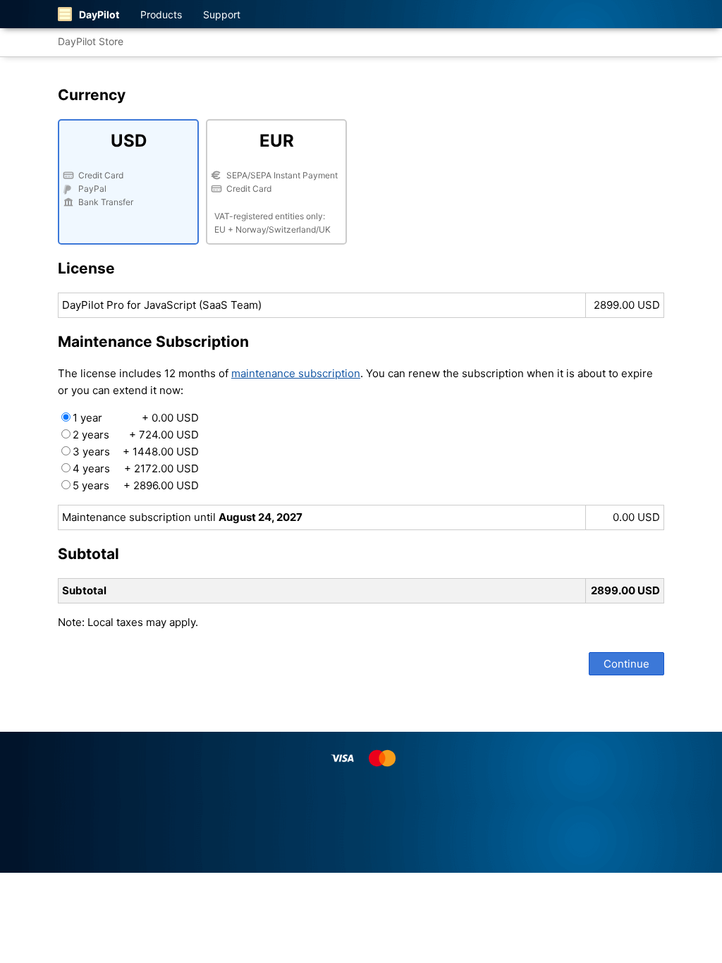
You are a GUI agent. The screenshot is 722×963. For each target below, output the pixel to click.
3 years (136, 451)
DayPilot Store (90, 41)
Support (221, 14)
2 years (136, 434)
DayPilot (99, 14)
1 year (136, 417)
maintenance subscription (295, 373)
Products (161, 14)
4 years (136, 468)
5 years (136, 485)
